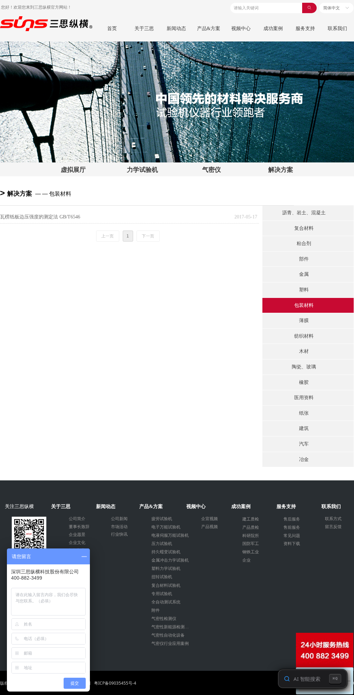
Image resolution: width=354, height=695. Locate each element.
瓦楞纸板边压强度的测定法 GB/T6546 (40, 216)
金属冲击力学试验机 (170, 560)
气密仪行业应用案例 (170, 643)
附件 (155, 610)
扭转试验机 (161, 576)
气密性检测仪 (163, 618)
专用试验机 (161, 593)
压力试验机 (161, 543)
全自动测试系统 (165, 602)
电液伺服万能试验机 (170, 535)
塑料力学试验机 (165, 568)
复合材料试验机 (165, 585)
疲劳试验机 (161, 518)
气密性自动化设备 (168, 635)
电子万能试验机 (165, 527)
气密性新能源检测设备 (172, 626)
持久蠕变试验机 (165, 552)
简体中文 (331, 8)
